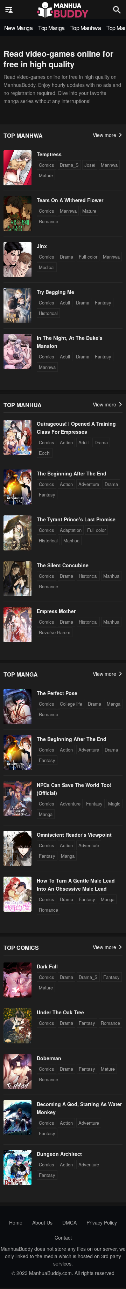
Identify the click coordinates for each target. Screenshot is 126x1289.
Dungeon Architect (59, 1153)
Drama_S (69, 165)
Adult (65, 302)
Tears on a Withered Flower (70, 200)
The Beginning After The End (71, 473)
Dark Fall (47, 966)
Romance (48, 221)
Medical (47, 267)
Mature (46, 175)
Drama (66, 256)
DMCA (69, 1222)
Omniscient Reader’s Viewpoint (74, 834)
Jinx (42, 245)
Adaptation (71, 530)
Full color (88, 256)
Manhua (71, 540)
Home (15, 1222)
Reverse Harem (54, 632)
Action (66, 442)
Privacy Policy (101, 1222)
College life (71, 703)
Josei (89, 165)
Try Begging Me (55, 291)
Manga (113, 703)
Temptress (49, 154)
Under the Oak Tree (60, 1012)
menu (9, 10)
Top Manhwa (85, 28)
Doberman (49, 1058)
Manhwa (109, 165)
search (117, 9)
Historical (48, 313)
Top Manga (51, 28)
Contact (63, 1237)
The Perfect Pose (57, 693)
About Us (42, 1222)
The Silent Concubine (63, 565)
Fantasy (103, 302)
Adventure (88, 484)
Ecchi (44, 453)
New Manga (18, 28)
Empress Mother (56, 611)
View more (105, 134)
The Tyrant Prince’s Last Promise (76, 519)
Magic (114, 803)
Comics (46, 165)
